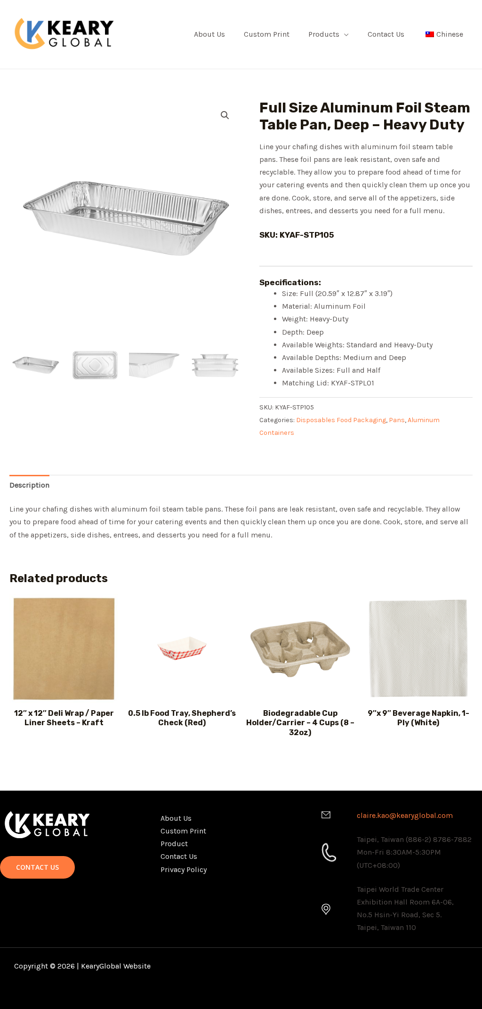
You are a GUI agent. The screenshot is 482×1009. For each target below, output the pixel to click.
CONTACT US (37, 867)
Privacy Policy (184, 869)
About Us (209, 34)
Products (323, 34)
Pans (397, 420)
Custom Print (266, 34)
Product (174, 843)
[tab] (29, 485)
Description (29, 484)
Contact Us (386, 34)
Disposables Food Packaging (341, 420)
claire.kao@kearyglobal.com (405, 815)
